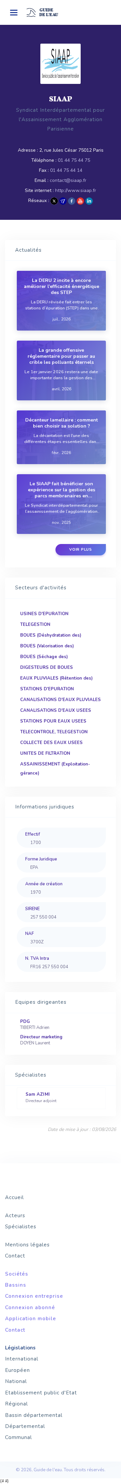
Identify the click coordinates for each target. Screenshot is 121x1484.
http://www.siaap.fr (75, 190)
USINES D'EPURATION (44, 614)
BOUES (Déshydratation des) (50, 635)
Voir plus (80, 549)
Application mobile (30, 1318)
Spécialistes (20, 1226)
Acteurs (15, 1215)
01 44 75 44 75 (74, 160)
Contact (15, 1255)
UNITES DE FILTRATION (45, 753)
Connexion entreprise (34, 1296)
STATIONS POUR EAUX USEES (53, 721)
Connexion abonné (30, 1307)
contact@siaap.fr (68, 180)
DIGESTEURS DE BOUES (46, 667)
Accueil (14, 1197)
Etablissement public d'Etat (41, 1392)
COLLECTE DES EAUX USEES (51, 743)
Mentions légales (27, 1244)
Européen (17, 1370)
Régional (16, 1403)
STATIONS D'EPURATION (47, 689)
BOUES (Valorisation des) (47, 646)
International (21, 1358)
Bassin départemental (34, 1415)
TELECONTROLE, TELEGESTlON (54, 732)
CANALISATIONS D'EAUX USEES (55, 710)
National (16, 1381)
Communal (18, 1437)
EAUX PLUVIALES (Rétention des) (56, 678)
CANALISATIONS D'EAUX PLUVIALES (60, 700)
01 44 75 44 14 (66, 170)
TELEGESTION (35, 625)
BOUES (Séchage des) (44, 657)
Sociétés (16, 1274)
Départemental (25, 1426)
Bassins (15, 1285)
